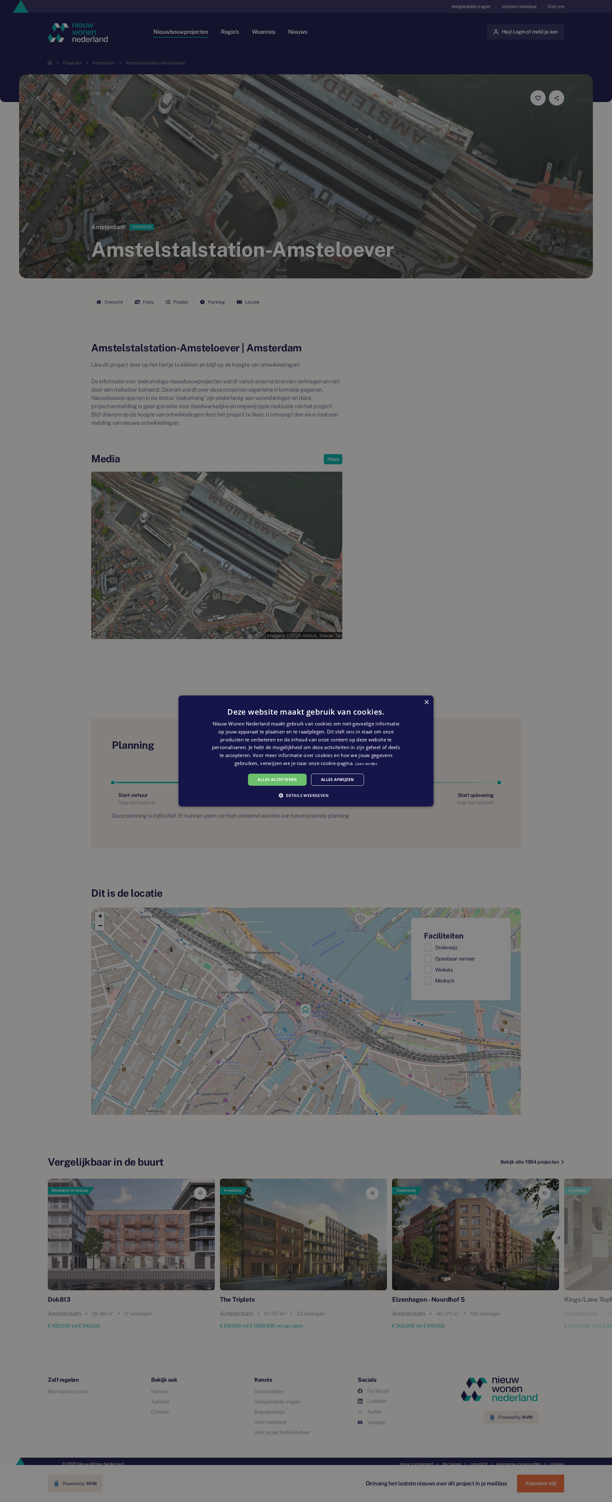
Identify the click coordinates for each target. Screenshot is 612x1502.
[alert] (306, 751)
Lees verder (366, 763)
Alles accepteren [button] (277, 779)
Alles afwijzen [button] (337, 779)
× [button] (426, 702)
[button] (306, 795)
